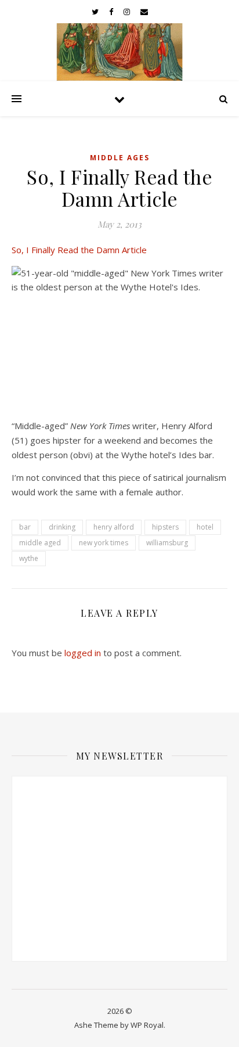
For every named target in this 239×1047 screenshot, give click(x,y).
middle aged (40, 543)
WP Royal (147, 1025)
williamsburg (167, 543)
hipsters (165, 527)
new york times (103, 543)
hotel (205, 527)
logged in (82, 653)
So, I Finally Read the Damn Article (79, 250)
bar (25, 527)
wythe (28, 558)
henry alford (113, 527)
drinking (62, 527)
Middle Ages (120, 158)
